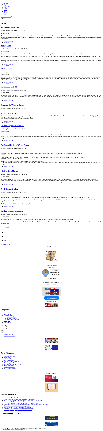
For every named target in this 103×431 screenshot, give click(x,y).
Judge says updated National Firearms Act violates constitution (18, 407)
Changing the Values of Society (12, 105)
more (2, 370)
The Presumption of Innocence (12, 126)
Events (5, 12)
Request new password (9, 336)
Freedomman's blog (8, 41)
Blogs (5, 7)
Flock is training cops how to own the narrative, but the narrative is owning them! (23, 400)
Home (5, 1)
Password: (3, 330)
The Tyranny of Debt (9, 87)
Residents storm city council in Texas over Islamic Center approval (19, 399)
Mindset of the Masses (9, 171)
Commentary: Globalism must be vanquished (14, 401)
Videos (5, 10)
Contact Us (6, 312)
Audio (5, 8)
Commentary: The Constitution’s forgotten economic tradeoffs (18, 408)
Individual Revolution (12, 318)
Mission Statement (8, 314)
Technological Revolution (13, 319)
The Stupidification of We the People (15, 145)
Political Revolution (11, 317)
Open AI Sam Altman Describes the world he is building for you (19, 397)
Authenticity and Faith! (10, 27)
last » (5, 241)
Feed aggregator (7, 322)
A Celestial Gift (7, 69)
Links (5, 14)
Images (5, 11)
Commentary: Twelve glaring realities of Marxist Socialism (18, 410)
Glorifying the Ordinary (10, 189)
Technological (7, 6)
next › (5, 240)
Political (5, 4)
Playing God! (6, 46)
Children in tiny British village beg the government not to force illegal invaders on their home (26, 404)
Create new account (8, 334)
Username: (4, 328)
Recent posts (7, 321)
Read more (6, 42)
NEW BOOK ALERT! (52, 298)
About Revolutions (8, 315)
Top (1, 428)
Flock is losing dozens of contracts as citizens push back (17, 406)
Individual (6, 3)
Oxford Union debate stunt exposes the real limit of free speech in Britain (21, 403)
